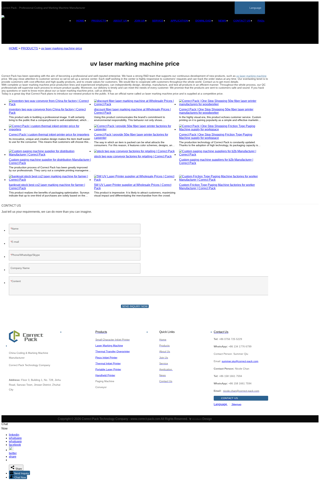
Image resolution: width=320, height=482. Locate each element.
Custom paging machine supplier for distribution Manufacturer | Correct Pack (50, 161)
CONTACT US (241, 20)
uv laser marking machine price (61, 48)
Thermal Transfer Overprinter (112, 351)
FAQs (261, 20)
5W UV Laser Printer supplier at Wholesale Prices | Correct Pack (132, 186)
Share (18, 468)
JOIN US (139, 20)
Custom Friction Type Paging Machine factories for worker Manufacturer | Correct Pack (217, 186)
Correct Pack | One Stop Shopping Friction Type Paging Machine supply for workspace (215, 136)
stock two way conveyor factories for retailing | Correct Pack (133, 156)
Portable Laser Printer (108, 369)
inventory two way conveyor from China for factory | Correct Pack (47, 111)
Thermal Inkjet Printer (108, 363)
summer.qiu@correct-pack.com (240, 361)
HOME (80, 20)
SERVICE (157, 20)
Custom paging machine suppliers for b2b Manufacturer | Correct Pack (216, 161)
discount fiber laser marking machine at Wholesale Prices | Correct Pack (132, 111)
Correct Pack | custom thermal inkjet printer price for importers (49, 134)
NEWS (222, 20)
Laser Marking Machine (109, 345)
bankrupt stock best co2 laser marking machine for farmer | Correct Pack (47, 186)
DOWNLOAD (203, 20)
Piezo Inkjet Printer (106, 357)
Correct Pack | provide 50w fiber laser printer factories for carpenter (131, 136)
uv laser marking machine (251, 75)
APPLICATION (179, 20)
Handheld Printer (105, 375)
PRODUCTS (98, 20)
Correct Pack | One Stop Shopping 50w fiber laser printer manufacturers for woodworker (216, 111)
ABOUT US (120, 20)
